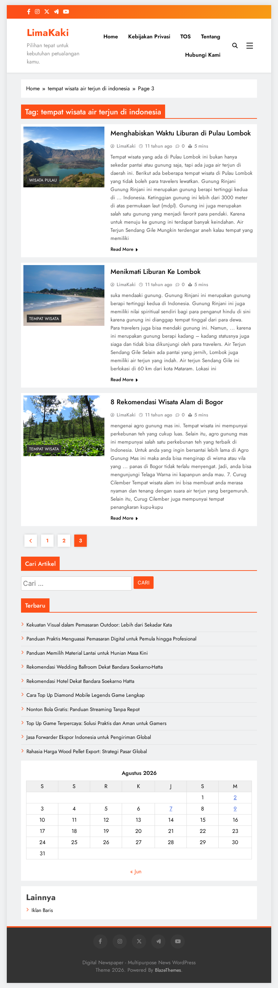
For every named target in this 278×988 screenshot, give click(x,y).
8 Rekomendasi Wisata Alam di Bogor (167, 402)
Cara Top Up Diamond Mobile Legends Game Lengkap (85, 695)
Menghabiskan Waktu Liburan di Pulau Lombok (181, 133)
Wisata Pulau (43, 180)
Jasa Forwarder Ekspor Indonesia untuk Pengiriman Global (88, 737)
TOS (185, 36)
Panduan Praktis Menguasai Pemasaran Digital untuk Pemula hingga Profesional (111, 638)
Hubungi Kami (202, 55)
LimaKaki (48, 32)
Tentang (210, 36)
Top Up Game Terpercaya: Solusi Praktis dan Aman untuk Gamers (96, 723)
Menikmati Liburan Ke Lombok (156, 272)
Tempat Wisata (44, 319)
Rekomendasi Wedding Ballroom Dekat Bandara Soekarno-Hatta (94, 667)
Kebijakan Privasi (149, 36)
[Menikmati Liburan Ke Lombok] (63, 295)
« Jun (135, 871)
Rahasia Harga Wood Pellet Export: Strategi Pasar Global (86, 751)
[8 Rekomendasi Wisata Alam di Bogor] (63, 425)
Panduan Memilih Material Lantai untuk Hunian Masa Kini (87, 653)
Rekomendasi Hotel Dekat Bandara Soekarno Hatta (80, 681)
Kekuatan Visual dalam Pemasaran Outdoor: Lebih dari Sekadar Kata (99, 625)
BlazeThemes (168, 970)
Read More (122, 249)
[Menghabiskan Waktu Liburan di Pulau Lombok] (63, 157)
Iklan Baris (42, 910)
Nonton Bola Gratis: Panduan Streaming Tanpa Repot (83, 709)
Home (110, 36)
